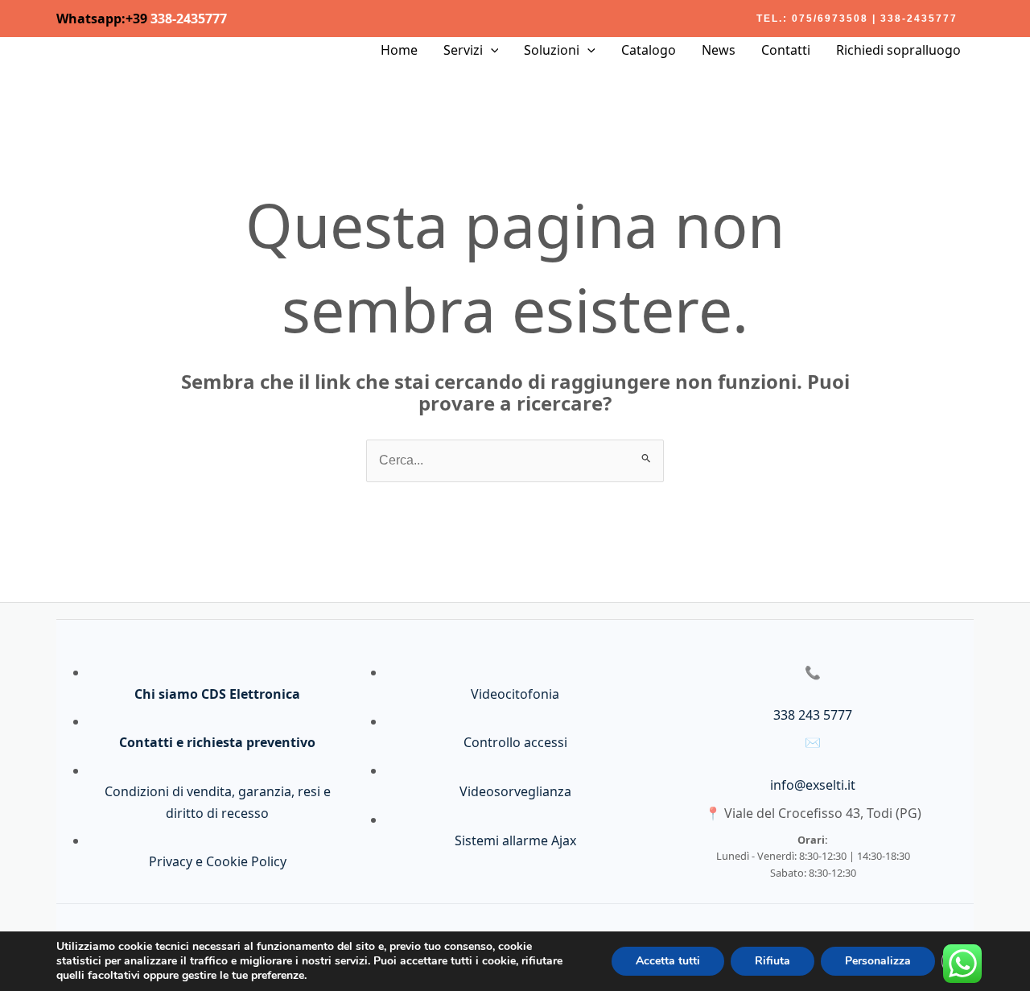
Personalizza (878, 960)
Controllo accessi (515, 742)
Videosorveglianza (515, 791)
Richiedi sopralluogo (898, 50)
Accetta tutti (668, 960)
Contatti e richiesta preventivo (217, 742)
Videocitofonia (515, 694)
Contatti (785, 50)
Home (399, 50)
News (718, 50)
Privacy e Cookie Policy (217, 861)
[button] (857, 18)
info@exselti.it (812, 785)
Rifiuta (772, 960)
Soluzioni (551, 50)
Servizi (463, 50)
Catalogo (648, 50)
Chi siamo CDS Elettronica (217, 694)
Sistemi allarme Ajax (515, 840)
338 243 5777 (812, 715)
